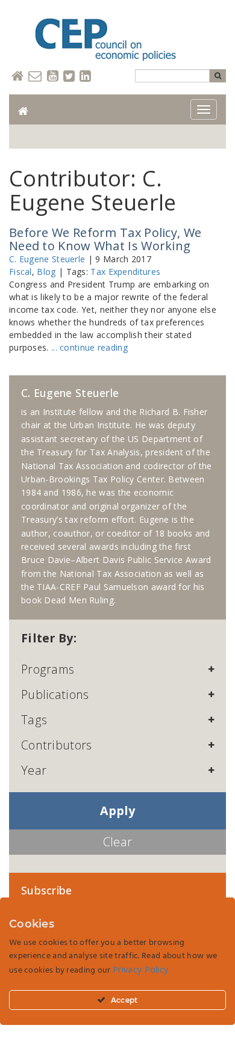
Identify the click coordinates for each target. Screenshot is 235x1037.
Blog (46, 271)
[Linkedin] (85, 76)
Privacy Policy (140, 969)
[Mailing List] (35, 76)
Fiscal (20, 271)
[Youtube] (52, 76)
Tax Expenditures (125, 271)
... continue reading (89, 347)
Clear (118, 842)
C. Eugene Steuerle (47, 259)
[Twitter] (69, 76)
